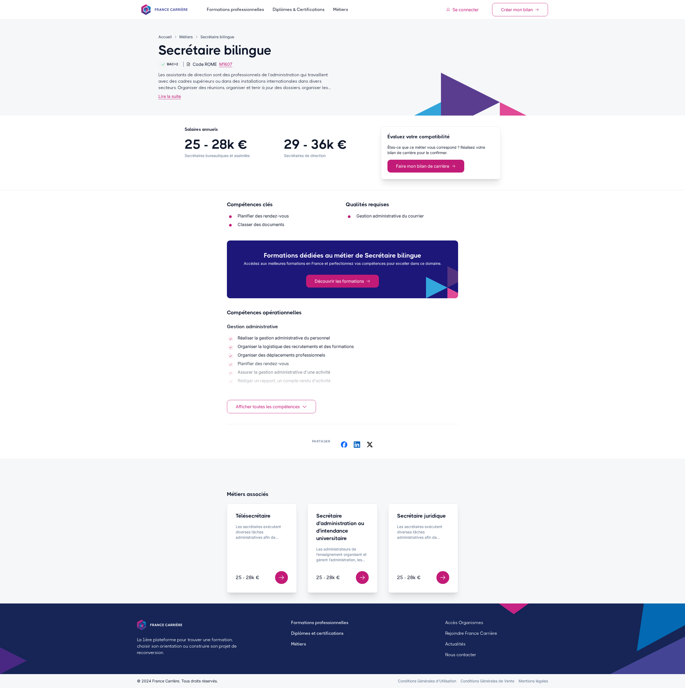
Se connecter (465, 9)
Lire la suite (169, 96)
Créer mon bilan (517, 9)
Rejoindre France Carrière (471, 633)
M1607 (225, 64)
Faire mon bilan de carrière (422, 166)
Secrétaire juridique (421, 516)
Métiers (340, 9)
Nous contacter (460, 654)
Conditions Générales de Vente (487, 681)
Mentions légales (533, 681)
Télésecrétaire (253, 516)
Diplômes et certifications (317, 633)
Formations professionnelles (235, 9)
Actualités (455, 644)
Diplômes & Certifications (299, 9)
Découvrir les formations (339, 281)
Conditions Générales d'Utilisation (427, 681)
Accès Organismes (464, 622)
